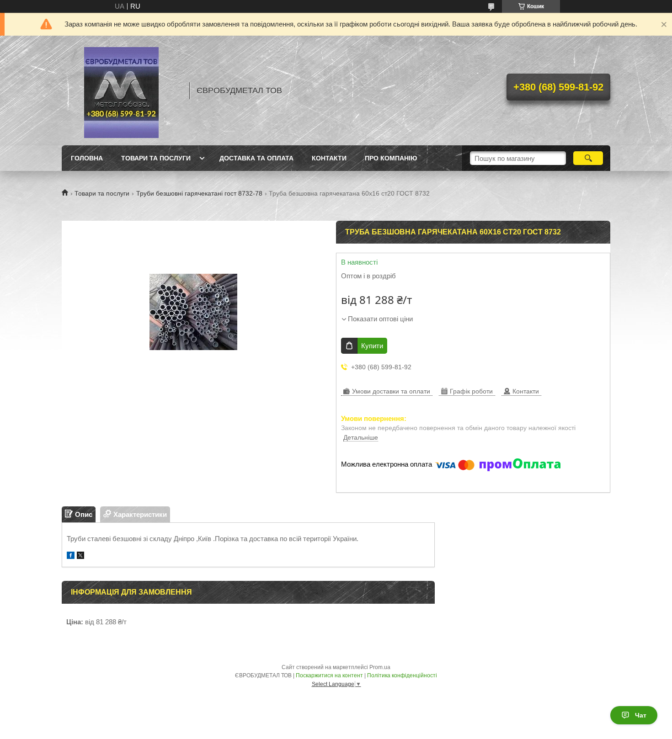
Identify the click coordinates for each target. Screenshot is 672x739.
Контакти (329, 158)
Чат (640, 715)
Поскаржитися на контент (329, 675)
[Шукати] (588, 158)
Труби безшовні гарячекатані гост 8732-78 (199, 193)
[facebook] (71, 556)
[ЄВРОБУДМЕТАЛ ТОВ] (121, 90)
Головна (87, 158)
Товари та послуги (156, 158)
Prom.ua (379, 667)
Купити (372, 346)
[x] (80, 556)
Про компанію (391, 158)
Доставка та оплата (256, 158)
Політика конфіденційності (402, 675)
